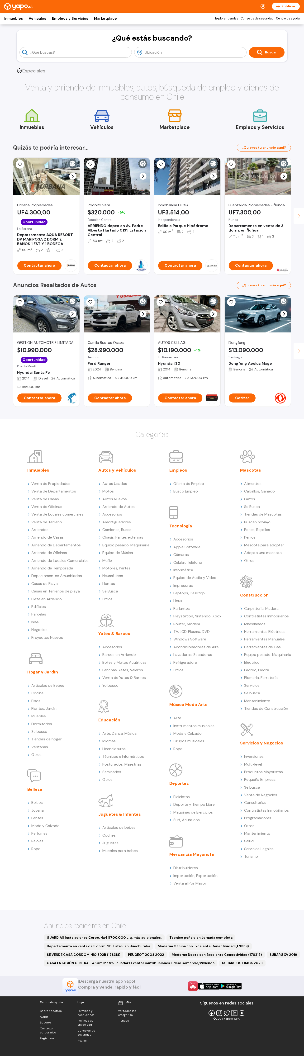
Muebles (38, 716)
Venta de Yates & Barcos (124, 677)
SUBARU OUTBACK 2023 (242, 963)
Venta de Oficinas (46, 506)
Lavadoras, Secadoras (192, 654)
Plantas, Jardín (44, 708)
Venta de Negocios (260, 794)
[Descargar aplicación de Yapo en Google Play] (231, 986)
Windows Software (189, 639)
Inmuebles (13, 18)
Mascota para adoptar (264, 545)
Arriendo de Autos (118, 506)
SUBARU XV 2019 (283, 954)
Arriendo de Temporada (52, 568)
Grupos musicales (188, 741)
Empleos (178, 470)
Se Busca (110, 591)
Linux (177, 600)
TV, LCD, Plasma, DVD (191, 631)
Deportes (179, 783)
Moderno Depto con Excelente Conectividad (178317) (217, 954)
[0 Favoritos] (20, 164)
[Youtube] (242, 1013)
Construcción (254, 595)
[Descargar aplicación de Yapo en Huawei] (192, 986)
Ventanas (39, 746)
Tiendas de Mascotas (263, 514)
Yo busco (110, 685)
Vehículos (37, 18)
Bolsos (37, 802)
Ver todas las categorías (127, 1013)
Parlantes (181, 608)
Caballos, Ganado (259, 491)
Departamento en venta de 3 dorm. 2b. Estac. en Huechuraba (98, 946)
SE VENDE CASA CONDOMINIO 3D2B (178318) (83, 954)
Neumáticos (112, 575)
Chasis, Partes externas (122, 537)
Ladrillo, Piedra (256, 670)
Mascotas (250, 470)
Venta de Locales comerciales (57, 514)
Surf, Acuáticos (186, 819)
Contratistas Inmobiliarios (266, 616)
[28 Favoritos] (161, 164)
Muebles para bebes (120, 850)
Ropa (35, 848)
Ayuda (44, 1017)
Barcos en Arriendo (119, 654)
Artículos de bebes (118, 827)
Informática (183, 570)
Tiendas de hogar (46, 739)
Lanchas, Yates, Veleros (122, 670)
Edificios (38, 606)
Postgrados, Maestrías (122, 764)
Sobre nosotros (51, 1011)
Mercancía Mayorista (191, 854)
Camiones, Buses (116, 529)
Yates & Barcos (114, 633)
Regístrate (47, 1038)
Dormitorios (41, 723)
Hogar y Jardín (42, 672)
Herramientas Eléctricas (264, 631)
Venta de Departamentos (53, 491)
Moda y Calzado (45, 825)
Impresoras (183, 585)
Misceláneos (255, 623)
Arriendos (39, 529)
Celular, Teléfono (187, 562)
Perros (250, 537)
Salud (249, 840)
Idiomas (109, 741)
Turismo (251, 856)
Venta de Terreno (46, 522)
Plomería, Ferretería (261, 677)
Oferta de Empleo (188, 483)
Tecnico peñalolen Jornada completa (201, 937)
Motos (108, 491)
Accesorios (112, 514)
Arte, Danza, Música (119, 733)
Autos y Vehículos (117, 470)
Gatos (249, 499)
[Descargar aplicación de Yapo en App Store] (209, 986)
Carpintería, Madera (261, 608)
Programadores (257, 817)
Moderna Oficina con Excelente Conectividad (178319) (203, 946)
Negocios (39, 629)
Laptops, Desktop (189, 593)
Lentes (37, 817)
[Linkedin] (234, 1013)
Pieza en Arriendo (46, 599)
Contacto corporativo (48, 1030)
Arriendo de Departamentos (56, 545)
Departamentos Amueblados (56, 575)
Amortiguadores (116, 522)
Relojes (37, 840)
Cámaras (181, 554)
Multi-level (253, 764)
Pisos (35, 700)
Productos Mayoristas (263, 771)
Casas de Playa (44, 583)
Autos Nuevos (114, 499)
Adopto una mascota (263, 552)
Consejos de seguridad (257, 18)
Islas (35, 622)
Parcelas (38, 614)
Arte (177, 717)
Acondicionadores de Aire (196, 646)
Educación (109, 720)
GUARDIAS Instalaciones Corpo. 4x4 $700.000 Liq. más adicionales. (104, 937)
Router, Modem (186, 623)
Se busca (39, 731)
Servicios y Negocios (261, 743)
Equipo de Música (117, 552)
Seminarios (111, 771)
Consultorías (255, 802)
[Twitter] (227, 1013)
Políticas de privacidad (85, 1023)
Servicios (252, 685)
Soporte (45, 1022)
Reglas (82, 1040)
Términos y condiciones (86, 1013)
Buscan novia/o (257, 522)
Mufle (107, 560)
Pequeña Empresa (260, 779)
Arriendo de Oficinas (49, 552)
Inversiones (254, 756)
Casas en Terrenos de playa (55, 591)
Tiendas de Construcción (266, 708)
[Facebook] (211, 1013)
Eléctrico (252, 662)
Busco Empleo (185, 491)
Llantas (108, 583)
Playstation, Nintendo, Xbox (197, 616)
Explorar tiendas (226, 18)
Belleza (34, 789)
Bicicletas (181, 796)
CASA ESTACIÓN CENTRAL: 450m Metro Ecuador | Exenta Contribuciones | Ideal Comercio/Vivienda (130, 963)
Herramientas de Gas (262, 646)
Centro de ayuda (288, 18)
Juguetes (110, 842)
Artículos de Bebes (47, 685)
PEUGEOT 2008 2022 (146, 954)
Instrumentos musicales (193, 725)
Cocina (37, 693)
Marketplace (105, 18)
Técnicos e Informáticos (123, 756)
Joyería (37, 810)
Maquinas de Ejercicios (193, 812)
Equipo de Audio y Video (194, 577)
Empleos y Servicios (70, 18)
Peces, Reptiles (257, 529)
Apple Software (186, 547)
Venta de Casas (45, 499)
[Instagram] (219, 1013)
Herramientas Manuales (264, 639)
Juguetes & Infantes (119, 814)
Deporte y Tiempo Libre (194, 804)
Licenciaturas (114, 748)
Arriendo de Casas (47, 537)
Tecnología (180, 526)
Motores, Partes (116, 568)
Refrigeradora (185, 662)
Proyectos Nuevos (47, 637)
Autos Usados (114, 483)
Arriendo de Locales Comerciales (60, 560)
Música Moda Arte (188, 704)
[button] (72, 176)
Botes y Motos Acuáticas (124, 662)
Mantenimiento (257, 700)
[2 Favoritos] (90, 164)
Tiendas (123, 1021)
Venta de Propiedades (50, 483)
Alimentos (252, 483)
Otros (36, 754)
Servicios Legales (259, 848)
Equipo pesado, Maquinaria (125, 545)
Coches (109, 835)
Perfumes (39, 833)
